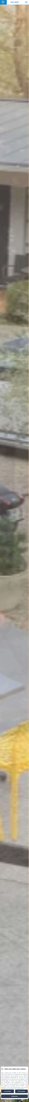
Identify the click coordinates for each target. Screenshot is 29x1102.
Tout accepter (21, 1091)
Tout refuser (7, 1091)
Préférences (14, 1096)
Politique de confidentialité (16, 1088)
